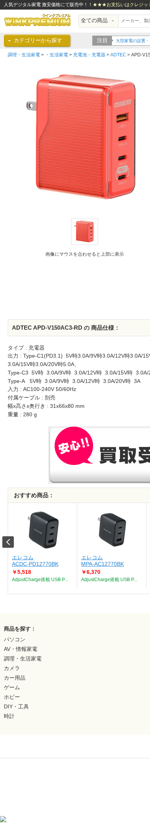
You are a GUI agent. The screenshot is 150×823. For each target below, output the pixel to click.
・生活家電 (56, 54)
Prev (8, 542)
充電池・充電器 (89, 54)
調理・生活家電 (24, 54)
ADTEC (118, 54)
